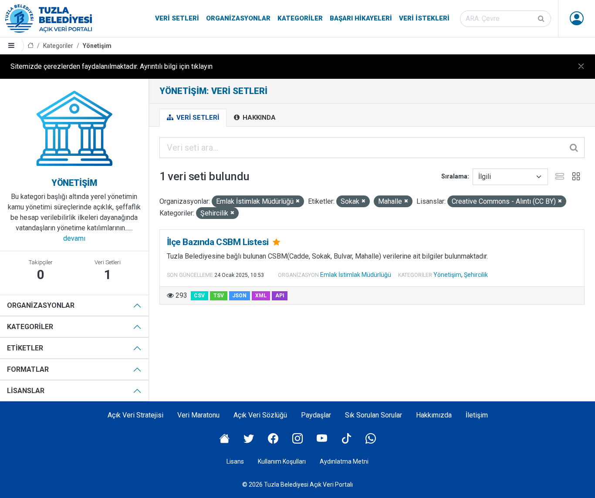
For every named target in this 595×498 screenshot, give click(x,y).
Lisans (235, 461)
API (279, 296)
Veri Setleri (177, 18)
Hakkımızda (434, 415)
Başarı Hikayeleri (361, 18)
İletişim (477, 415)
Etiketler (25, 348)
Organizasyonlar (238, 18)
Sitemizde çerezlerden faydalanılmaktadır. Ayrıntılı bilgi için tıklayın (111, 66)
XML (261, 296)
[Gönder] (542, 18)
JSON (239, 296)
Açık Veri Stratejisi (135, 415)
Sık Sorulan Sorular (373, 415)
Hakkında (258, 117)
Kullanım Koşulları (282, 461)
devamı (74, 238)
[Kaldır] (298, 201)
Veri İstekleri (424, 18)
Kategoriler (300, 18)
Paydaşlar (316, 415)
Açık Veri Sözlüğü (260, 415)
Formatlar (28, 369)
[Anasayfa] (30, 46)
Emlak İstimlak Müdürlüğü (355, 274)
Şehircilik (476, 274)
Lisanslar (25, 391)
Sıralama (454, 176)
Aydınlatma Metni (344, 461)
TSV (218, 296)
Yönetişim (97, 45)
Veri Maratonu (198, 415)
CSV (199, 296)
